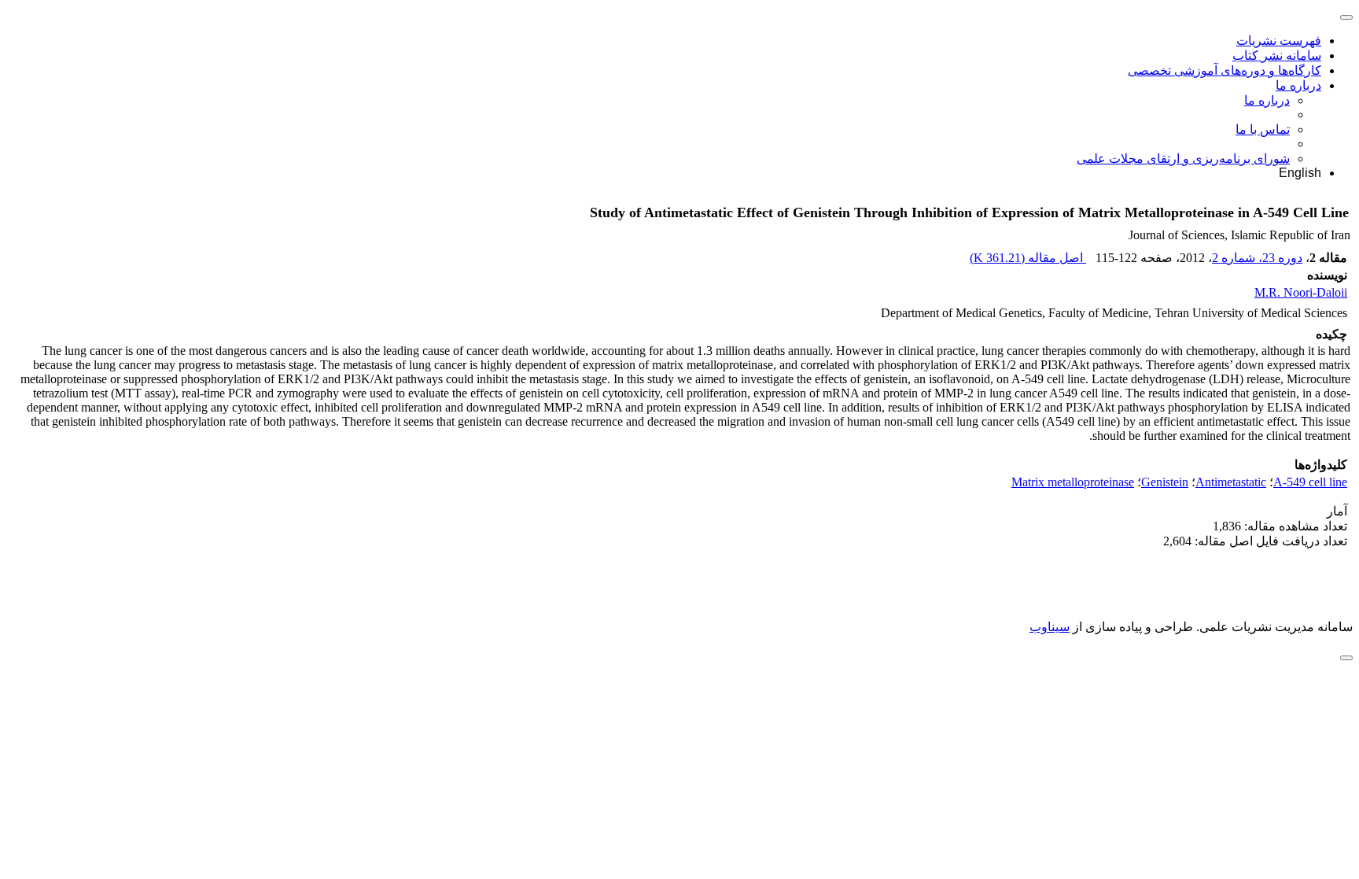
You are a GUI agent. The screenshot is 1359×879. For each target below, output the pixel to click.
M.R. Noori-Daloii (1300, 292)
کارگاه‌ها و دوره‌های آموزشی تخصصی (1224, 70)
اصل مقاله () (1028, 257)
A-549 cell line (1310, 482)
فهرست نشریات (1278, 40)
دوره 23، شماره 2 (1257, 257)
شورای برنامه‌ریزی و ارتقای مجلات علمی (1183, 158)
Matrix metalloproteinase (1072, 482)
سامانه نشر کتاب (1276, 55)
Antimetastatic (1230, 482)
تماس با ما (1263, 129)
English (1300, 172)
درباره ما (1298, 85)
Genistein (1164, 482)
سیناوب (1049, 626)
